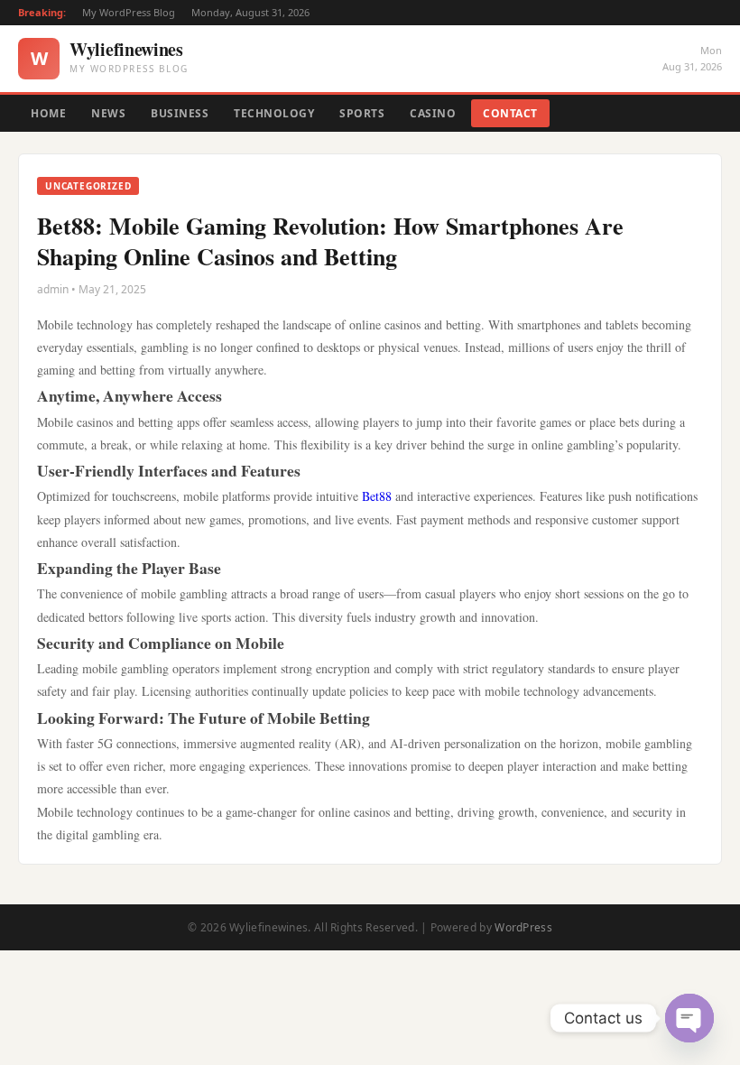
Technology (274, 113)
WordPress (523, 927)
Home (48, 113)
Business (179, 113)
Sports (361, 113)
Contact (510, 113)
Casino (433, 113)
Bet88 (377, 496)
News (108, 113)
